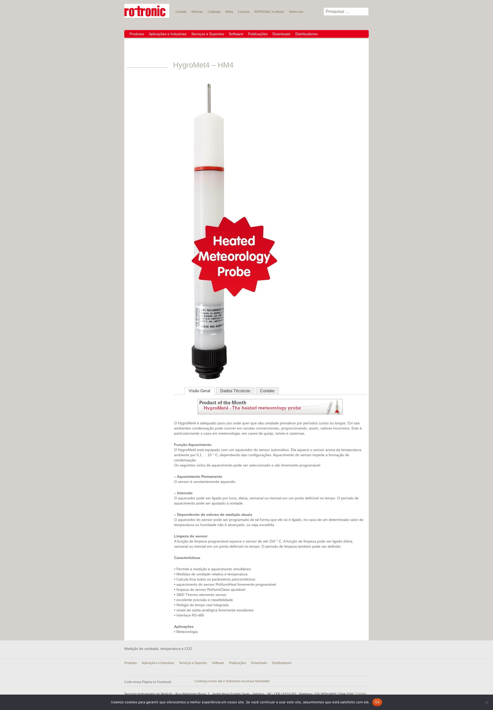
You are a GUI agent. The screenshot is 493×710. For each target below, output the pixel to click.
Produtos (136, 34)
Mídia (229, 12)
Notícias (197, 12)
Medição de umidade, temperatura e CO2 (158, 649)
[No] (486, 702)
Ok (377, 702)
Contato (181, 12)
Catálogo (214, 12)
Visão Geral (199, 391)
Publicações (258, 34)
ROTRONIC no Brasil (269, 12)
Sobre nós (296, 12)
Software (236, 34)
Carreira (244, 12)
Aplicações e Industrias (167, 34)
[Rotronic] (146, 11)
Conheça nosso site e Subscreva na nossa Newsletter (232, 681)
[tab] (199, 391)
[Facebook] (175, 681)
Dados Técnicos (235, 391)
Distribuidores (306, 34)
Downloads (281, 34)
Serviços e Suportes (207, 34)
